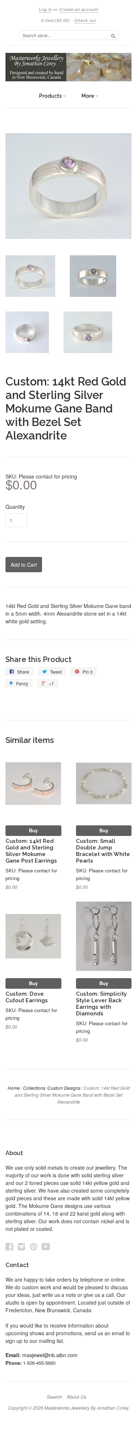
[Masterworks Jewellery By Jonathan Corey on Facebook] (9, 1246)
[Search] (113, 35)
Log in (45, 9)
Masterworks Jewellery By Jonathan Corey (86, 1408)
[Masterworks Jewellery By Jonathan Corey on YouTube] (46, 1246)
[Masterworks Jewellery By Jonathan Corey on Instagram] (22, 1246)
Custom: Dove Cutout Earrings (26, 997)
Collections (34, 1088)
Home (14, 1088)
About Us (77, 1396)
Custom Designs (63, 1088)
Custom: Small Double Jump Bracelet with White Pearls (103, 850)
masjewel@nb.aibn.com (49, 1355)
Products (51, 96)
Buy (33, 830)
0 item (55, 20)
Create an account (78, 9)
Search (54, 1396)
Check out (85, 20)
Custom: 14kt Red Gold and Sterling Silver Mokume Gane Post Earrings (31, 850)
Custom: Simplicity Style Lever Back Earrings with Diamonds (101, 1003)
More (88, 96)
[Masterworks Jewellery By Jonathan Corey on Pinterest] (34, 1246)
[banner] (68, 67)
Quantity (15, 506)
